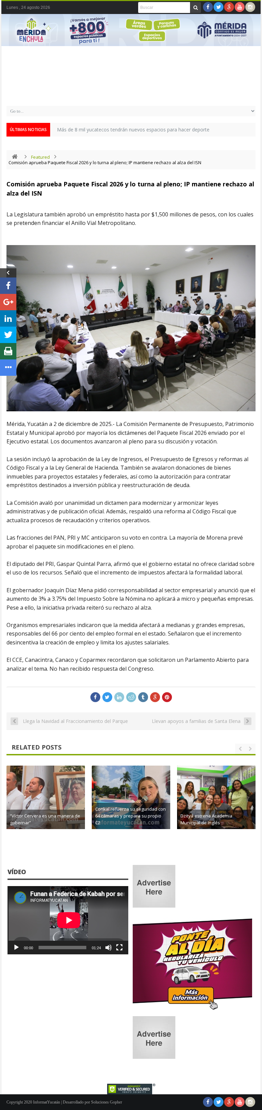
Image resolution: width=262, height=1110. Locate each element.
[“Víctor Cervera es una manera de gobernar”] (45, 805)
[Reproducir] (16, 947)
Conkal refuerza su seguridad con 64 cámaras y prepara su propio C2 (130, 816)
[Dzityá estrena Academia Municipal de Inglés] (216, 805)
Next (252, 39)
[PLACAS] (192, 1010)
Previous (10, 39)
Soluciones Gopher (106, 1102)
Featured (40, 157)
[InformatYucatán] (131, 93)
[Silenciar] (108, 947)
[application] (68, 920)
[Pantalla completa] (119, 947)
